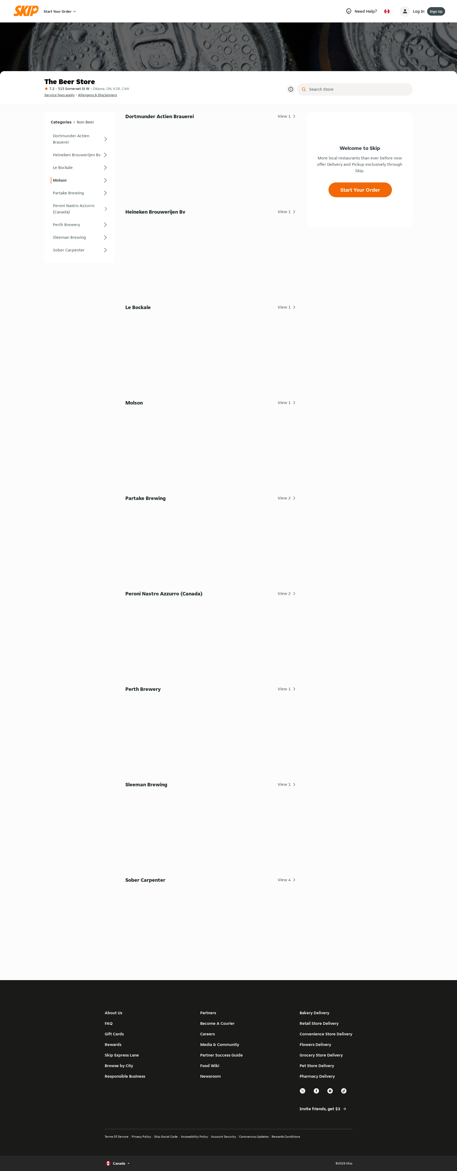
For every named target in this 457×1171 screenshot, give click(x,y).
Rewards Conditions (286, 1136)
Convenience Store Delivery (326, 1034)
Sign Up (436, 11)
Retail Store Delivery (319, 1023)
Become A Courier (217, 1023)
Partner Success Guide (221, 1055)
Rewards (113, 1044)
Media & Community (219, 1044)
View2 (284, 498)
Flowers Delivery (315, 1044)
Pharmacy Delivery (317, 1076)
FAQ (109, 1023)
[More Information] (290, 89)
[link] (79, 139)
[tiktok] (344, 1093)
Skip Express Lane (122, 1055)
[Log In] (405, 11)
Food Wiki (209, 1065)
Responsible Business (125, 1076)
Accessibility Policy (194, 1136)
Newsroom (210, 1076)
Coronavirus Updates (253, 1136)
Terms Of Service (117, 1136)
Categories (61, 122)
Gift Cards (114, 1034)
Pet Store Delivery (317, 1065)
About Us (113, 1013)
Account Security (223, 1136)
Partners (208, 1013)
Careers (207, 1034)
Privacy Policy (141, 1136)
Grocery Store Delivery (321, 1055)
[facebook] (316, 1093)
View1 (284, 116)
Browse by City (119, 1065)
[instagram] (330, 1093)
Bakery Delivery (314, 1013)
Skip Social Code (166, 1136)
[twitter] (303, 1093)
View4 (284, 880)
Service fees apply (59, 95)
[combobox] (358, 89)
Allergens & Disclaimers (97, 95)
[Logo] (28, 11)
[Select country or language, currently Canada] (386, 11)
